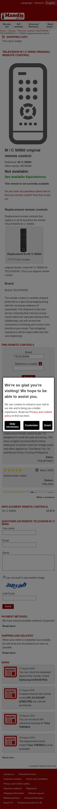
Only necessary (12, 425)
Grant (47, 425)
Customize (31, 425)
